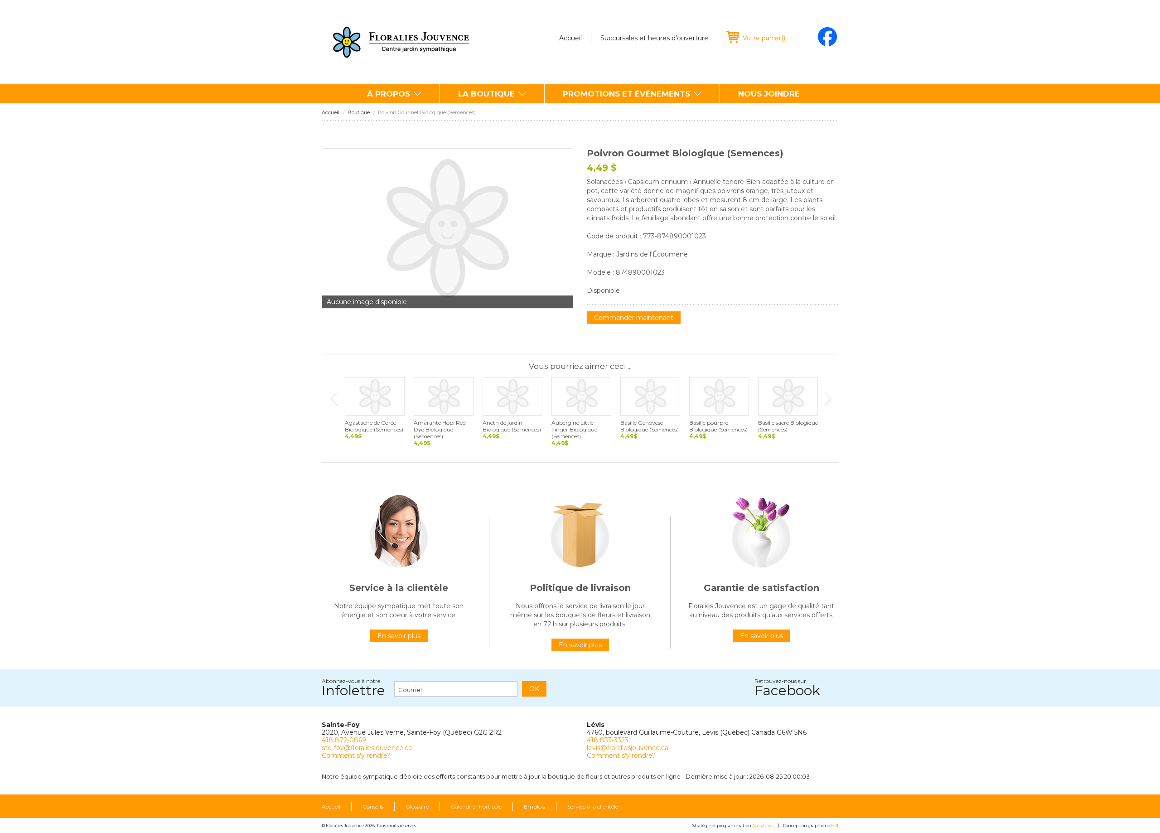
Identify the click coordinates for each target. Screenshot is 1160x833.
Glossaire (417, 806)
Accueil (570, 38)
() (764, 38)
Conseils (372, 806)
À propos (388, 93)
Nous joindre (769, 93)
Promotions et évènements (626, 93)
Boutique (359, 113)
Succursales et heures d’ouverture (654, 38)
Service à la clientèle (592, 806)
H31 (834, 825)
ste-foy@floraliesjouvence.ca (367, 748)
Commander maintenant (633, 318)
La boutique (486, 93)
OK (534, 689)
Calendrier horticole (476, 806)
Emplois (534, 806)
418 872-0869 (344, 740)
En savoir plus (398, 636)
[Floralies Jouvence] (401, 42)
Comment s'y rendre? (356, 755)
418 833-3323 (607, 740)
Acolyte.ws (762, 825)
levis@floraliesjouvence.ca (627, 748)
